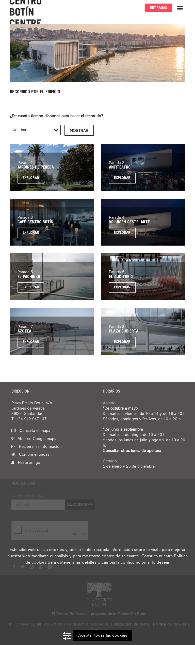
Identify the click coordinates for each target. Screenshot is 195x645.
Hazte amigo (28, 463)
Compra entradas (33, 454)
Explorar (31, 178)
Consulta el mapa (34, 431)
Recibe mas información (40, 447)
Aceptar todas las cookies (102, 636)
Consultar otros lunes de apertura (132, 451)
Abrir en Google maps (36, 439)
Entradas (158, 8)
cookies (38, 563)
